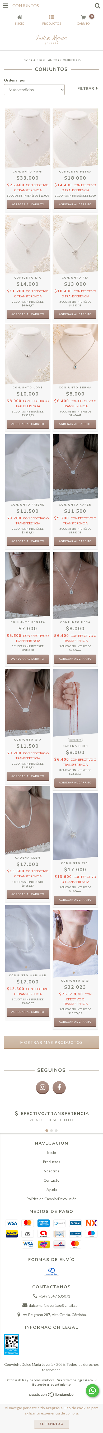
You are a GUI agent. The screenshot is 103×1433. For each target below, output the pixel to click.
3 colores (75, 740)
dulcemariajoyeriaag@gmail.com (55, 1305)
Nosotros (51, 1171)
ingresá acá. (85, 1380)
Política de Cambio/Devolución (51, 1198)
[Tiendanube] (52, 1396)
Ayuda (51, 1189)
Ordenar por (15, 80)
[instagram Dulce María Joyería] (42, 1087)
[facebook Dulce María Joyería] (59, 1087)
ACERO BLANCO (45, 60)
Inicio (26, 60)
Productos (51, 1161)
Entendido (52, 1424)
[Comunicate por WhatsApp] (92, 1390)
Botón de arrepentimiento (51, 1384)
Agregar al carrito (75, 782)
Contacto (51, 1180)
